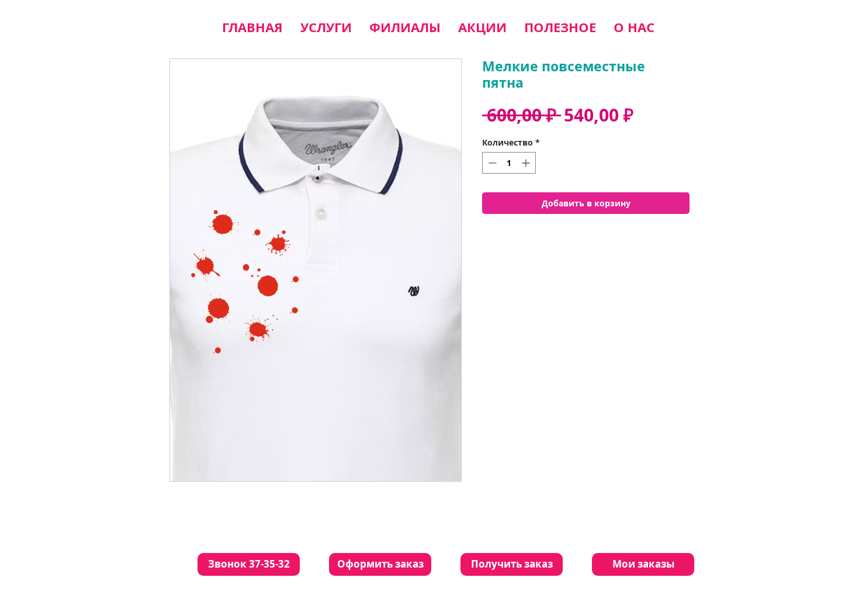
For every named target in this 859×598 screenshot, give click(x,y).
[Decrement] (491, 163)
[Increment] (526, 163)
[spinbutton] (508, 163)
